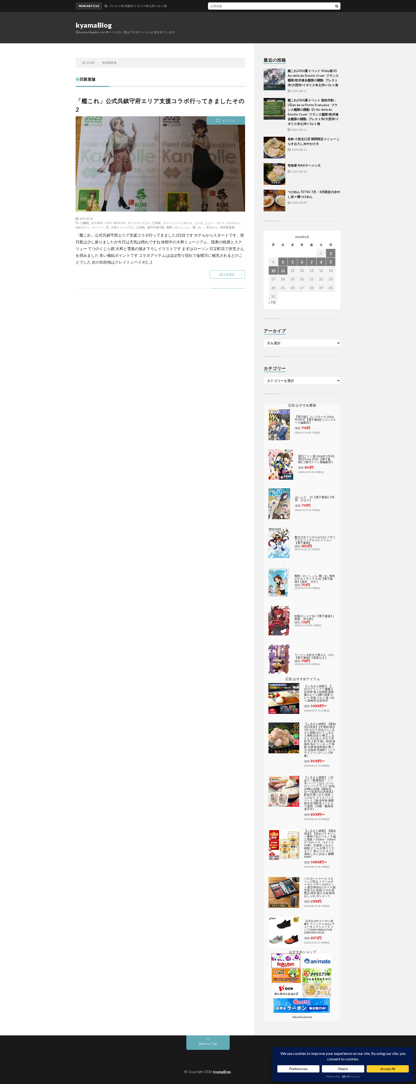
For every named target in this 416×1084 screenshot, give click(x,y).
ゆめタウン (83, 227)
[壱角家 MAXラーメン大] (274, 174)
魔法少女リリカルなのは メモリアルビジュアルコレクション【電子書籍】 (314, 540)
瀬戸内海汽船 (155, 227)
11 (283, 270)
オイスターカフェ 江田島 (144, 222)
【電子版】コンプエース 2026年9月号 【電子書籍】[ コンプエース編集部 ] (315, 419)
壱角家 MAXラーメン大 (304, 165)
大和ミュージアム (122, 227)
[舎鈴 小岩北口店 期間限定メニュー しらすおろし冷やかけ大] (274, 147)
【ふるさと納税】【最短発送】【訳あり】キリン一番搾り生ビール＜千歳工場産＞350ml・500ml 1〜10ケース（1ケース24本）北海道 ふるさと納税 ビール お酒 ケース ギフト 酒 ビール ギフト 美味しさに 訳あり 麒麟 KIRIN (320, 843)
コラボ (198, 222)
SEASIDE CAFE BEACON (108, 222)
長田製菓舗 (227, 227)
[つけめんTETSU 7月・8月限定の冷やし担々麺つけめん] (274, 200)
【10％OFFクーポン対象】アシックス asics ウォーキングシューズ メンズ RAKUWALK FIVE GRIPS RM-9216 (319, 926)
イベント (228, 120)
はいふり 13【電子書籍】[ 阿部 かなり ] (314, 498)
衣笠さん (212, 227)
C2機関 (84, 222)
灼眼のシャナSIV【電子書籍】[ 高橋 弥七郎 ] (314, 617)
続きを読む (227, 274)
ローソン (98, 227)
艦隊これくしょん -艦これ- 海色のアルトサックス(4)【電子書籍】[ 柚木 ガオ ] (314, 578)
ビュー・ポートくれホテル (222, 222)
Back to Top (208, 1044)
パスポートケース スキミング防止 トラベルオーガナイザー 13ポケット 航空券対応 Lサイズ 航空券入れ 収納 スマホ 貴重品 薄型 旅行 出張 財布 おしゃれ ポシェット (320, 887)
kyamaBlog (94, 25)
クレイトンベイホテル (177, 222)
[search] (336, 6)
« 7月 (272, 302)
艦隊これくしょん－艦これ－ (185, 227)
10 (273, 270)
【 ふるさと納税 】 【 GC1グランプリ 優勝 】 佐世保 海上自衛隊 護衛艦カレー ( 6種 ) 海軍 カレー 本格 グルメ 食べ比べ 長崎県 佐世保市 (319, 693)
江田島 (140, 227)
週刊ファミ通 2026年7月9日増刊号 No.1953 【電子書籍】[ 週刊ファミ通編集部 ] (316, 459)
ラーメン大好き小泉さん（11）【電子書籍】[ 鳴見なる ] (314, 656)
